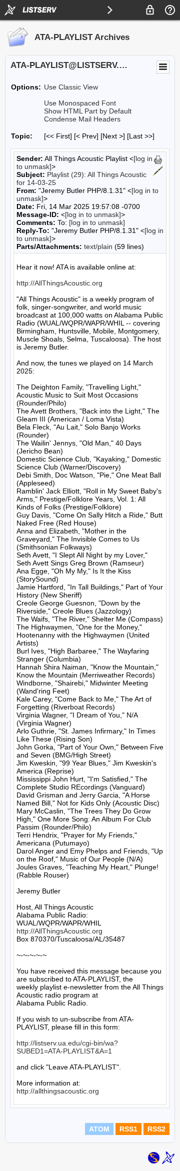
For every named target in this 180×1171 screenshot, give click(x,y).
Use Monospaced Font (80, 103)
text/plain (98, 246)
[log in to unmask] (93, 214)
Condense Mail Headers (82, 119)
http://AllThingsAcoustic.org (59, 283)
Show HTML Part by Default (88, 111)
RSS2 (157, 1129)
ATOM (99, 1129)
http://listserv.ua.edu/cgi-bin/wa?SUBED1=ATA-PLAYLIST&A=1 (67, 1047)
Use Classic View (71, 87)
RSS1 (129, 1129)
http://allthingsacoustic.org (57, 1091)
